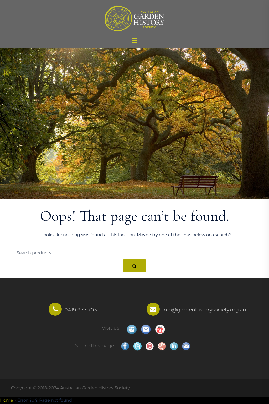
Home (6, 400)
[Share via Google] (162, 346)
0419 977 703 (80, 309)
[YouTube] (160, 329)
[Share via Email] (186, 346)
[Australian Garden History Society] (134, 17)
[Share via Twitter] (137, 346)
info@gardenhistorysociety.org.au (204, 309)
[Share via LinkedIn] (174, 346)
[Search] (134, 265)
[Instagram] (131, 329)
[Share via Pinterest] (149, 346)
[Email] (145, 329)
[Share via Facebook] (125, 346)
